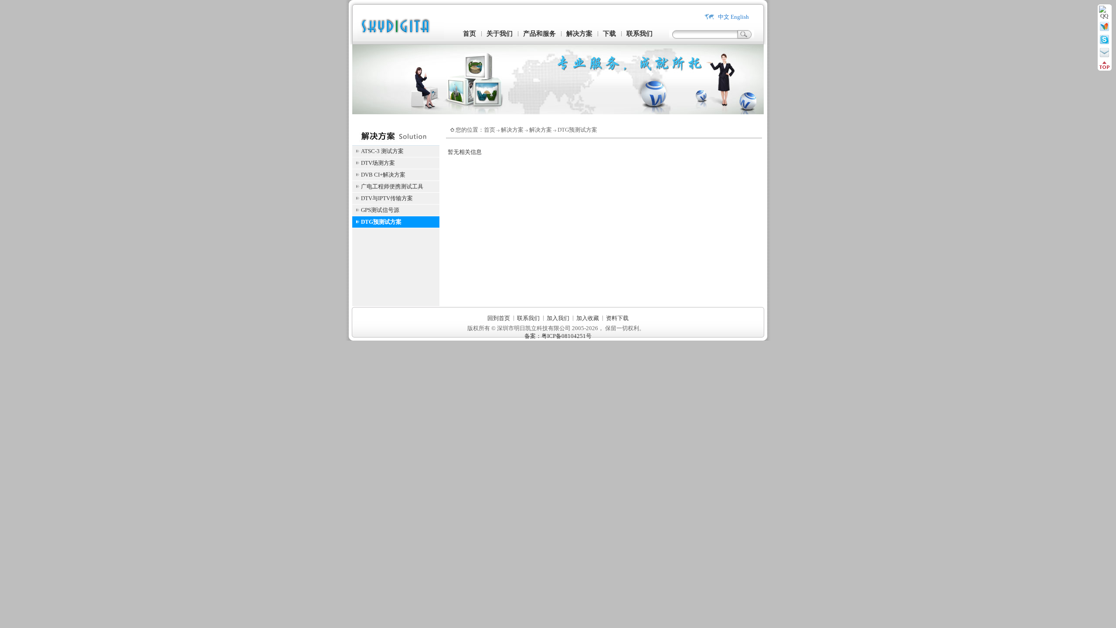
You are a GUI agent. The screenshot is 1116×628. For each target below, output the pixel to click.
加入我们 (558, 318)
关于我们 (500, 33)
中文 (723, 17)
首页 (469, 33)
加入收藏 (587, 318)
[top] (1104, 67)
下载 (609, 33)
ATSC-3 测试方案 (382, 151)
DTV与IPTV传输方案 (387, 198)
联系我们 (639, 33)
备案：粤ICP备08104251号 (558, 336)
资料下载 (617, 318)
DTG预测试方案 (381, 221)
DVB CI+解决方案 (383, 174)
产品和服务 (539, 33)
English (740, 17)
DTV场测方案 (378, 163)
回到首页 (498, 318)
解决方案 (579, 33)
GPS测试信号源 (380, 210)
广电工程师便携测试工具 (392, 186)
